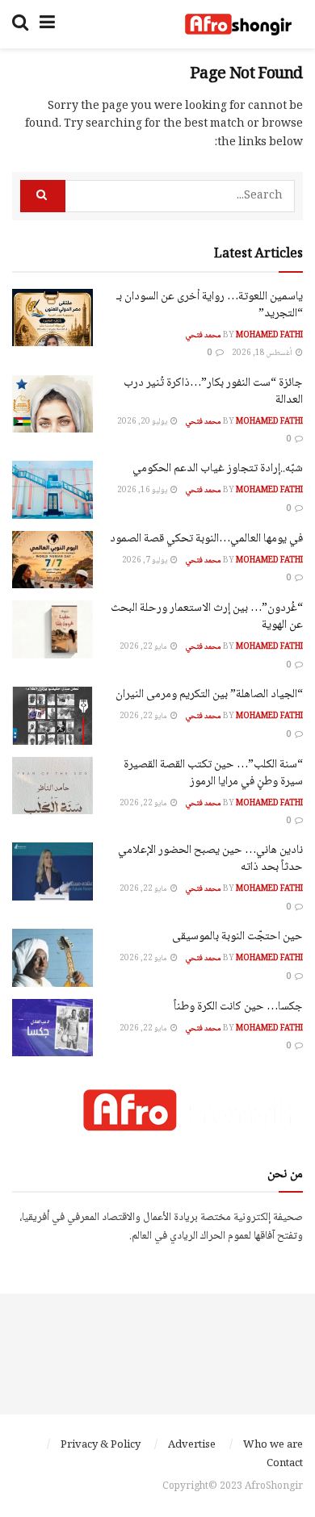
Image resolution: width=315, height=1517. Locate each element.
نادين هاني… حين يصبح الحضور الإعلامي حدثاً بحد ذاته (210, 859)
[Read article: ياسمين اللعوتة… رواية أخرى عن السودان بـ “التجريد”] (52, 318)
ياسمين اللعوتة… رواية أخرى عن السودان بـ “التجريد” (209, 305)
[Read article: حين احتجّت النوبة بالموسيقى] (52, 958)
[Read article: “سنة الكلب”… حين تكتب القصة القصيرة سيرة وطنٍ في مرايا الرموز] (52, 786)
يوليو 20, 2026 (143, 421)
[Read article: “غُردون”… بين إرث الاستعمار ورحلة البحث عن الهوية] (52, 629)
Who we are (273, 1445)
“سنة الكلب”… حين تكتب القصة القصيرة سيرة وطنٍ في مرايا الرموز (213, 773)
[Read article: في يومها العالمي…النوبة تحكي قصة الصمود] (52, 560)
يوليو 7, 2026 (145, 560)
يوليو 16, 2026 (143, 490)
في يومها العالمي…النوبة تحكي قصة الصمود (206, 539)
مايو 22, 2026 (144, 647)
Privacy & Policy (101, 1445)
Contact (285, 1464)
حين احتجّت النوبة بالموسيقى (237, 936)
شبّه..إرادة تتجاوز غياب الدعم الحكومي (217, 468)
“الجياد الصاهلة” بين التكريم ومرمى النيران (209, 694)
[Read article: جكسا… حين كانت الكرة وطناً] (52, 1028)
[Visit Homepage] (238, 24)
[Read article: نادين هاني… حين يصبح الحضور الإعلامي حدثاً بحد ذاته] (52, 871)
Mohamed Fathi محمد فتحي (244, 335)
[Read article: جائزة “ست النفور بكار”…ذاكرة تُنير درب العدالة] (52, 404)
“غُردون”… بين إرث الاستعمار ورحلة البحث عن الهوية (207, 617)
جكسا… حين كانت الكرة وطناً (238, 1007)
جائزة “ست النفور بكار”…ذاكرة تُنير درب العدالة (213, 392)
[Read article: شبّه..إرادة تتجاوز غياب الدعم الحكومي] (52, 490)
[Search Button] (20, 24)
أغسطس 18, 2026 (263, 353)
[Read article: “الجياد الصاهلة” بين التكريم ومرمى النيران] (52, 716)
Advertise (192, 1445)
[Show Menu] (47, 24)
